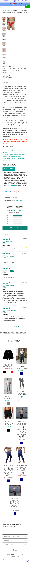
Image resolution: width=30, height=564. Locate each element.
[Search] (23, 4)
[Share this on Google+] (19, 192)
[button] (6, 76)
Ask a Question (9, 168)
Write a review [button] (15, 228)
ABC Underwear (14, 554)
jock (20, 115)
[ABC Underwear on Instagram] (16, 550)
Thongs (10, 526)
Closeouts (10, 154)
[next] (26, 23)
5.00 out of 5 (19, 210)
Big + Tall (11, 151)
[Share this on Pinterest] (14, 192)
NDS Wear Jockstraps (10, 156)
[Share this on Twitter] (6, 192)
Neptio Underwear (7, 524)
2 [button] (14, 326)
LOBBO (14, 524)
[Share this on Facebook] (10, 192)
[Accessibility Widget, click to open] (27, 561)
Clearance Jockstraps (11, 152)
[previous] (8, 23)
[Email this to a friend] (23, 192)
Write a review (19, 200)
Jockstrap (7, 160)
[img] (6, 239)
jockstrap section (12, 185)
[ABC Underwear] (15, 4)
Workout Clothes (20, 158)
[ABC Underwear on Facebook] (13, 550)
